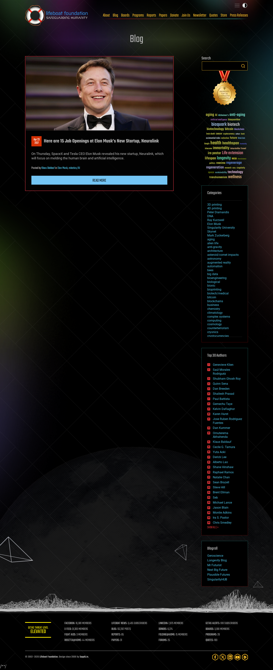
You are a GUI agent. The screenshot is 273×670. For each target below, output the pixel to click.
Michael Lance (222, 502)
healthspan (230, 143)
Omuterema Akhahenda (220, 435)
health (215, 143)
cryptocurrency (229, 134)
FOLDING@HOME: (167, 634)
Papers (163, 15)
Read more (99, 180)
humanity (243, 144)
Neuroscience (242, 159)
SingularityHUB (217, 579)
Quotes (213, 15)
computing (214, 320)
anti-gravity (214, 247)
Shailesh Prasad (223, 393)
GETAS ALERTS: (213, 623)
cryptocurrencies (218, 336)
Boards (125, 15)
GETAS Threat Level (38, 630)
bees (210, 270)
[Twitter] (223, 657)
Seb (215, 497)
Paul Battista (221, 399)
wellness (235, 177)
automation (214, 266)
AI (216, 115)
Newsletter (199, 15)
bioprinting (214, 289)
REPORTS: (116, 634)
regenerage (234, 163)
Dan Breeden (221, 388)
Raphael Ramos (223, 472)
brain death (210, 134)
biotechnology (215, 129)
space (211, 172)
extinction (225, 138)
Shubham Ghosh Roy (227, 378)
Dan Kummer (221, 428)
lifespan (210, 158)
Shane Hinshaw (223, 467)
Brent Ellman (221, 492)
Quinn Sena (220, 383)
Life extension (232, 153)
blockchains (215, 301)
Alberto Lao (220, 462)
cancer (219, 133)
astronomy (214, 258)
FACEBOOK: (69, 623)
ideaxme (208, 148)
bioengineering (217, 278)
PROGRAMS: (211, 634)
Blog (115, 15)
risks (234, 168)
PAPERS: (115, 640)
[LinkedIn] (230, 657)
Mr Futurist (214, 565)
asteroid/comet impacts (223, 255)
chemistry (213, 309)
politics (212, 163)
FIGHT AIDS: (70, 634)
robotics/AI (74, 168)
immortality (221, 148)
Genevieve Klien (223, 364)
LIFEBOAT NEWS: (119, 623)
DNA (210, 216)
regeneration (215, 167)
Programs (138, 15)
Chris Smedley (222, 522)
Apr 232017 (37, 141)
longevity (224, 158)
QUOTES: (210, 640)
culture (237, 134)
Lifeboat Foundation (49, 657)
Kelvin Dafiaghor (224, 409)
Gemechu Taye (222, 404)
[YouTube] (237, 657)
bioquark (219, 124)
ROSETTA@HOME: (73, 640)
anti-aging (237, 115)
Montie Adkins (222, 512)
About (106, 15)
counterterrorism (218, 328)
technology (235, 172)
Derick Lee (219, 457)
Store (224, 15)
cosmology (214, 324)
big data (212, 274)
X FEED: (68, 629)
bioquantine (234, 119)
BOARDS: (210, 629)
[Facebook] (215, 657)
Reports (151, 15)
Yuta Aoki (219, 452)
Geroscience (215, 555)
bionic (211, 285)
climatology (215, 312)
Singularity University (221, 227)
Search (243, 65)
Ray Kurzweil (215, 220)
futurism (241, 138)
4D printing (214, 208)
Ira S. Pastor (221, 517)
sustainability (221, 172)
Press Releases (239, 15)
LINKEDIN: (163, 623)
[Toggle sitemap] (237, 5)
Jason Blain (220, 507)
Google (206, 144)
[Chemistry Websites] (225, 89)
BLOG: (114, 629)
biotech (234, 124)
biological (213, 282)
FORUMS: (163, 640)
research (228, 168)
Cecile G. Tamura (224, 447)
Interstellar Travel (238, 148)
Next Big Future (217, 570)
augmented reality (219, 262)
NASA (234, 158)
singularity (241, 168)
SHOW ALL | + (213, 527)
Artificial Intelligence (219, 120)
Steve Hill (219, 487)
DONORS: (163, 629)
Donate (174, 15)
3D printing (214, 204)
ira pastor (214, 153)
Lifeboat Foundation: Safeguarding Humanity (56, 15)
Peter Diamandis (218, 212)
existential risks (213, 138)
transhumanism (218, 177)
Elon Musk (63, 168)
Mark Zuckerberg (218, 235)
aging (210, 115)
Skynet (211, 231)
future (233, 138)
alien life (212, 243)
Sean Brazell (221, 482)
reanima (220, 163)
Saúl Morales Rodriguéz (221, 371)
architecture (215, 251)
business (213, 305)
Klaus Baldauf (48, 168)
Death (243, 134)
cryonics (212, 332)
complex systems (218, 316)
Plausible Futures (218, 574)
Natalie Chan (221, 477)
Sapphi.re (84, 657)
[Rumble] (245, 657)
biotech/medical (218, 293)
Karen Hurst (220, 414)
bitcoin (229, 129)
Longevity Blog (217, 560)
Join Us (186, 15)
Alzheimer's (223, 115)
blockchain (239, 129)
